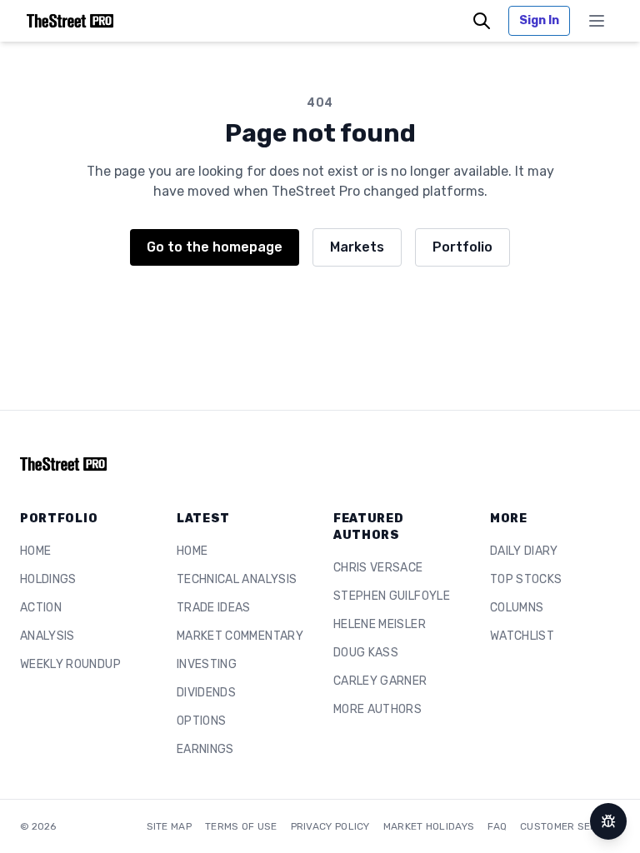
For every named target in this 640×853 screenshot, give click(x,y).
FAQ (497, 826)
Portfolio (462, 247)
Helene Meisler (379, 624)
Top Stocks (526, 579)
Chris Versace (378, 568)
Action (41, 608)
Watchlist (522, 636)
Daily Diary (524, 551)
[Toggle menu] (596, 20)
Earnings (205, 749)
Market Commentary (240, 636)
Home (35, 551)
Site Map (169, 826)
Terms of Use (241, 826)
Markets (357, 247)
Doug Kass (365, 653)
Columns (516, 608)
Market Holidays (429, 826)
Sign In (539, 20)
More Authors (377, 709)
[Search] (481, 20)
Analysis (47, 636)
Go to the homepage (214, 247)
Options (201, 721)
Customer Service (570, 826)
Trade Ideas (214, 608)
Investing (207, 664)
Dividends (206, 693)
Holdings (48, 579)
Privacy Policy (330, 826)
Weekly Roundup (70, 664)
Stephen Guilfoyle (391, 596)
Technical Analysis (237, 579)
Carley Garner (380, 681)
